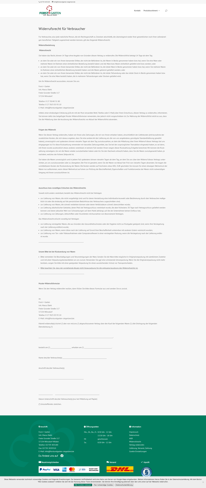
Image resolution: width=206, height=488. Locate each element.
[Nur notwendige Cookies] (203, 482)
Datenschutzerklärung (124, 485)
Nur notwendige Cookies (103, 485)
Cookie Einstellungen (138, 451)
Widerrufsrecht (135, 441)
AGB (131, 438)
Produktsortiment (151, 11)
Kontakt (137, 11)
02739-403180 (45, 2)
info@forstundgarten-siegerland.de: (60, 318)
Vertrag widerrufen (136, 445)
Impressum (133, 432)
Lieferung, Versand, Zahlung (140, 448)
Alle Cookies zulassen (83, 485)
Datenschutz (134, 435)
